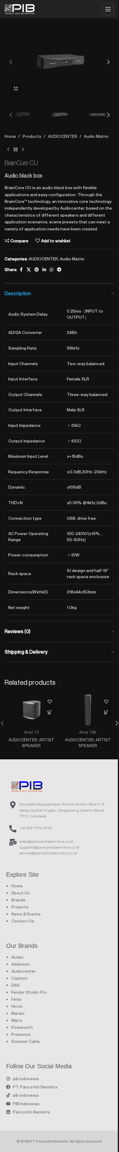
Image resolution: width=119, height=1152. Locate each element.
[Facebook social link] (21, 270)
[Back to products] (15, 149)
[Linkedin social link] (44, 270)
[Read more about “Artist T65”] (106, 712)
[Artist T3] (31, 709)
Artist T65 (87, 732)
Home (10, 136)
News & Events (26, 913)
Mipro (16, 1020)
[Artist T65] (87, 709)
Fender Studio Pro (29, 992)
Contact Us (22, 920)
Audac (17, 956)
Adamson (20, 964)
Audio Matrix (96, 136)
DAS (15, 985)
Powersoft (22, 1027)
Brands (18, 899)
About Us (20, 892)
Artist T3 (31, 732)
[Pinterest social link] (37, 270)
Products (32, 136)
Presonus (21, 1034)
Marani (17, 1013)
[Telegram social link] (59, 270)
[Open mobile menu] (108, 9)
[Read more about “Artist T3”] (49, 712)
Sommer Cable (25, 1041)
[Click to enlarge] (16, 88)
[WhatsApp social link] (51, 270)
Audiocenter (23, 971)
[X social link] (29, 270)
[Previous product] (8, 149)
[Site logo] (20, 8)
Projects (19, 906)
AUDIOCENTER (62, 136)
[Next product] (23, 149)
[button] (11, 62)
